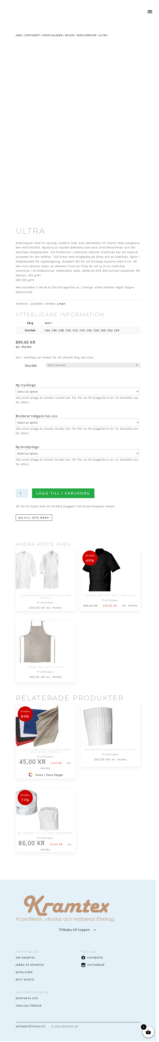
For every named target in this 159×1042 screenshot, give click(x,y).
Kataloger (24, 972)
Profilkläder (52, 35)
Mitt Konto (25, 979)
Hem (19, 35)
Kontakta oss (27, 998)
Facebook (95, 957)
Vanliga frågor (29, 1005)
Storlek (31, 365)
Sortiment (32, 35)
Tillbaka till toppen (74, 930)
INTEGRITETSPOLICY (31, 1026)
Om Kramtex (26, 957)
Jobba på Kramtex (30, 965)
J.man (61, 303)
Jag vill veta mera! (33, 517)
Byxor (69, 35)
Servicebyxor (86, 35)
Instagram (96, 965)
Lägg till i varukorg (63, 493)
